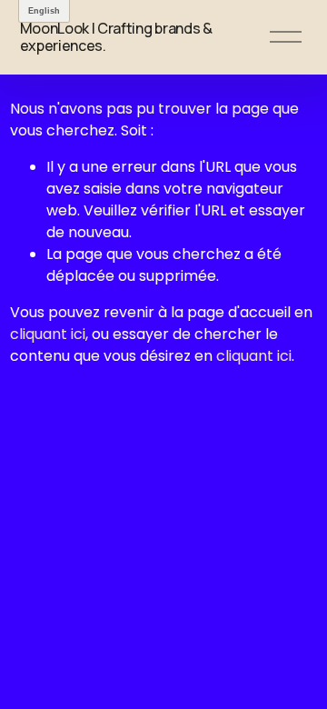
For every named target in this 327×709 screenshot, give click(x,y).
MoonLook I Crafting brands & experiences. (116, 36)
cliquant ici (47, 334)
